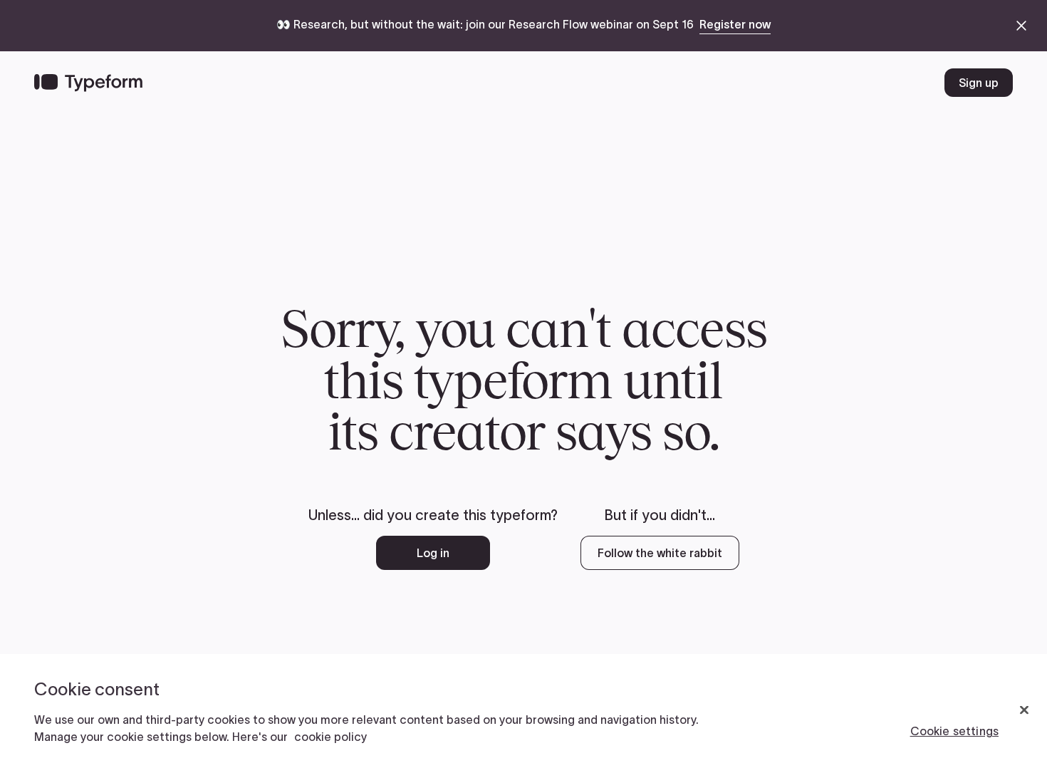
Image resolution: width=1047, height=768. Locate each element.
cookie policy (330, 736)
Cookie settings (954, 731)
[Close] (1024, 710)
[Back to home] (88, 82)
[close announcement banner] (1021, 25)
